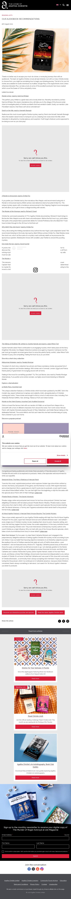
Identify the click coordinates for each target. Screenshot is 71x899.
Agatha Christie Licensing (30, 880)
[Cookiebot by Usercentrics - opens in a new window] (61, 436)
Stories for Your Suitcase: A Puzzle (35, 668)
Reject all (35, 461)
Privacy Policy (34, 884)
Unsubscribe (53, 884)
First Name (5, 843)
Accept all (58, 461)
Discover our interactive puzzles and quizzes (18, 612)
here (25, 448)
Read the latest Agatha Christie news (50, 612)
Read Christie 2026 (35, 716)
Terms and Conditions (21, 884)
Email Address (7, 835)
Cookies (44, 884)
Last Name (40, 843)
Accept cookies (35, 165)
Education (63, 880)
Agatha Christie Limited (11, 880)
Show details (61, 455)
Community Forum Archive (49, 880)
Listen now (15, 510)
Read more (35, 678)
